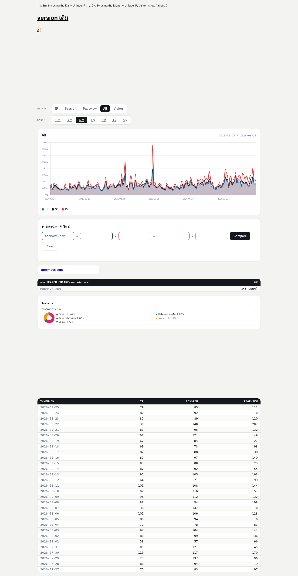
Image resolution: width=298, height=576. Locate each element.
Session (70, 108)
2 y (104, 120)
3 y (114, 120)
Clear (49, 246)
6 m (81, 120)
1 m (58, 120)
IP (56, 108)
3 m (69, 120)
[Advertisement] (149, 67)
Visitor (118, 108)
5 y (125, 120)
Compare (240, 236)
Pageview (90, 108)
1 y (93, 120)
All (105, 108)
